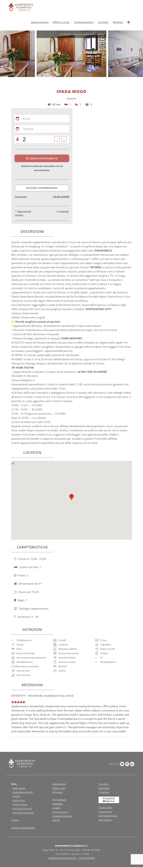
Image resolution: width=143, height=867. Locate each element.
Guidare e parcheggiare (23, 827)
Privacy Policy (105, 807)
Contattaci (20, 196)
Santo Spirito (19, 788)
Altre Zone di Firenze (23, 812)
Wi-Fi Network (59, 799)
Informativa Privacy (108, 815)
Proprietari (104, 792)
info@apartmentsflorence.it (62, 858)
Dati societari (105, 819)
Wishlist (118, 22)
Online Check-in (60, 812)
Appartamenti (39, 22)
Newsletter (57, 803)
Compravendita (84, 22)
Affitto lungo (61, 22)
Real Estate (104, 788)
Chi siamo (103, 783)
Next (139, 54)
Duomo (16, 796)
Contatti (103, 22)
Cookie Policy (105, 811)
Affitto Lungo (59, 788)
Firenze (15, 820)
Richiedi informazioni (42, 188)
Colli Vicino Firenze (22, 808)
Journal (56, 820)
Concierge (57, 792)
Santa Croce (19, 800)
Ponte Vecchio (20, 804)
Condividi (63, 211)
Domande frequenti (62, 816)
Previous (3, 54)
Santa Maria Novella (23, 792)
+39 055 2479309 (60, 196)
